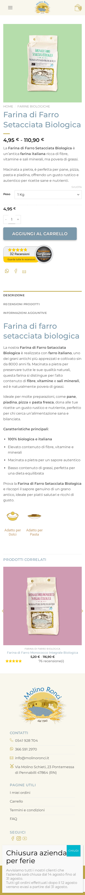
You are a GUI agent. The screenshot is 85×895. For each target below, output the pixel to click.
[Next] (82, 619)
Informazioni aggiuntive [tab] (25, 313)
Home (8, 106)
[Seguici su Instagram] (19, 839)
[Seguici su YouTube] (25, 839)
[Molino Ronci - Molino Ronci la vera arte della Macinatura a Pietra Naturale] (42, 7)
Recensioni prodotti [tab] (21, 304)
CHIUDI (73, 850)
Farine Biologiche (33, 106)
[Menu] (10, 7)
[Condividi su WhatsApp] (8, 271)
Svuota (76, 187)
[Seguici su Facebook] (13, 839)
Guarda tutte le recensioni (21, 259)
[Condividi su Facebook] (17, 271)
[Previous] (3, 619)
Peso (6, 194)
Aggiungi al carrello (40, 233)
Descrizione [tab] (14, 295)
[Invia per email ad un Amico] (25, 271)
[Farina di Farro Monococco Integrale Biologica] (42, 606)
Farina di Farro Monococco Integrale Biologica (42, 652)
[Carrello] (78, 7)
